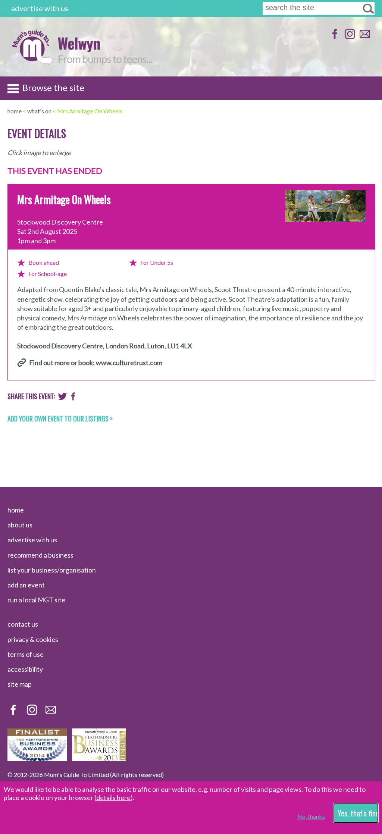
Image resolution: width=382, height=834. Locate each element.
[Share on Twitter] (62, 398)
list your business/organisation (51, 570)
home (15, 510)
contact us (22, 624)
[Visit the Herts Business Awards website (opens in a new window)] (99, 758)
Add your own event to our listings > (60, 418)
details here (113, 797)
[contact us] (364, 37)
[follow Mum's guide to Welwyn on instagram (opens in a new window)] (349, 37)
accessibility (25, 669)
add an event (26, 585)
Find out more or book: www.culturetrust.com (95, 362)
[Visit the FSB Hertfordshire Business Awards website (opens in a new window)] (37, 758)
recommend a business (40, 555)
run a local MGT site (36, 600)
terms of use (25, 654)
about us (19, 525)
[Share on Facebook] (73, 398)
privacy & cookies (32, 639)
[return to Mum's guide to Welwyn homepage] (32, 62)
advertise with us (39, 8)
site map (19, 684)
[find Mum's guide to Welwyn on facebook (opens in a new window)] (334, 37)
